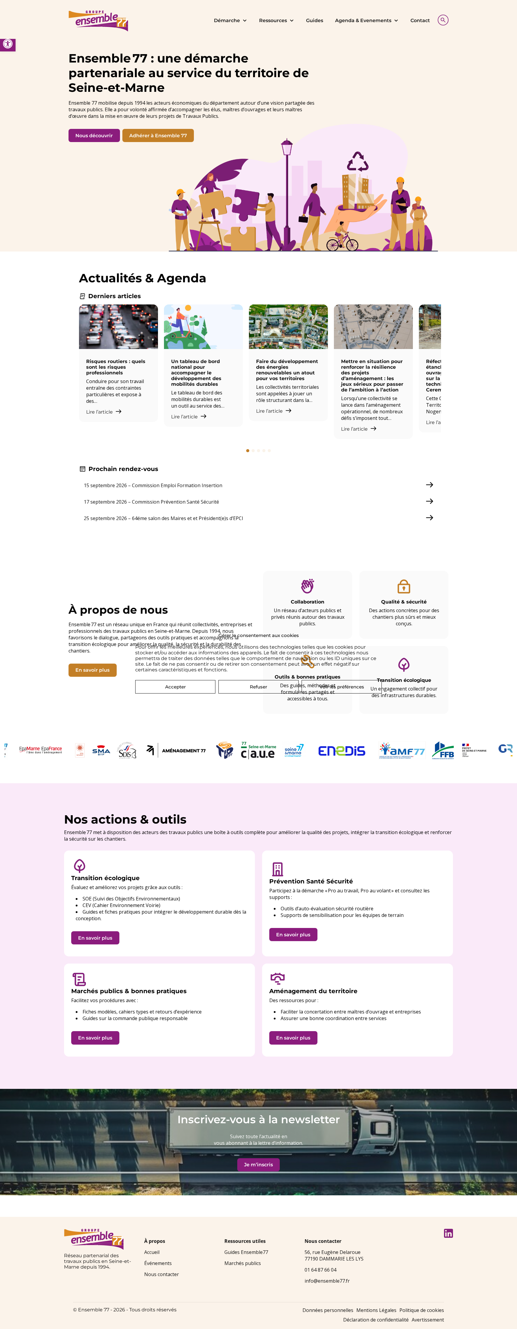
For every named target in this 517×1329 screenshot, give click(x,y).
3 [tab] (258, 450)
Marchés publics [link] (242, 1263)
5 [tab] (269, 450)
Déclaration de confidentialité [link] (376, 1319)
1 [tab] (247, 450)
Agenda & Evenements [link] (363, 20)
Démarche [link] (227, 20)
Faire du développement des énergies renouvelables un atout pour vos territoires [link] (287, 370)
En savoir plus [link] (92, 670)
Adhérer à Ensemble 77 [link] (158, 135)
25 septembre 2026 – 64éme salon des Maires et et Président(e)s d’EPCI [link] (163, 518)
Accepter (175, 687)
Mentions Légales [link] (376, 1310)
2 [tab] (253, 450)
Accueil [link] (151, 1252)
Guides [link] (314, 20)
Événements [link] (158, 1263)
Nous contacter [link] (161, 1274)
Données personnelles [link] (327, 1310)
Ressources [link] (273, 20)
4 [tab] (263, 450)
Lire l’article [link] (100, 412)
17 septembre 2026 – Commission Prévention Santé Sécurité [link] (151, 502)
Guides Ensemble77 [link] (246, 1252)
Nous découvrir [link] (94, 135)
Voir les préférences (342, 687)
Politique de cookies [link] (421, 1310)
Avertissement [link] (428, 1319)
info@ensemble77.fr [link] (327, 1281)
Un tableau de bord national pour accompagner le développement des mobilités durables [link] (196, 373)
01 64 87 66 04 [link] (320, 1269)
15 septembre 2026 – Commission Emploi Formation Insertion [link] (153, 485)
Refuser (258, 687)
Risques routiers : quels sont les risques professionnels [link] (115, 367)
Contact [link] (420, 20)
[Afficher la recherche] (441, 19)
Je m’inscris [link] (258, 1165)
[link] (8, 43)
